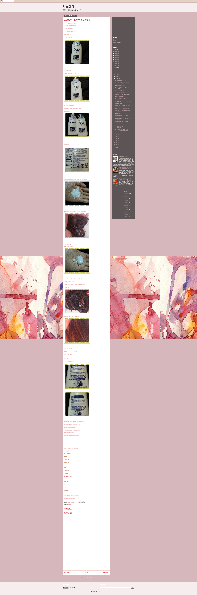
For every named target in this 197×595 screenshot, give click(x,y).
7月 (117, 136)
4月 (117, 142)
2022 (116, 55)
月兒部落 (68, 6)
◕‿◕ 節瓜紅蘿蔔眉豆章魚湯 (125, 178)
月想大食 (126, 198)
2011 (116, 149)
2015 (116, 69)
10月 (117, 78)
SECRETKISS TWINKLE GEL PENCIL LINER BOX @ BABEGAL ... (122, 126)
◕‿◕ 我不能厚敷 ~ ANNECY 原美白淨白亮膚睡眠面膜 (122, 83)
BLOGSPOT (67, 462)
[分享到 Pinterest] (84, 502)
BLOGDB (66, 479)
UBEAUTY (66, 470)
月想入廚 (126, 205)
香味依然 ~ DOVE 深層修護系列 (122, 94)
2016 (116, 67)
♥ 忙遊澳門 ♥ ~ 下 (119, 113)
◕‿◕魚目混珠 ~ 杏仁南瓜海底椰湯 (123, 101)
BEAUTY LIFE (67, 453)
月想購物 (126, 212)
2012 (116, 147)
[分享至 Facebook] (83, 502)
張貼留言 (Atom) (88, 577)
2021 (116, 57)
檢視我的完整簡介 (117, 42)
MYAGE (66, 490)
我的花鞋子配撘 (118, 103)
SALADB (66, 481)
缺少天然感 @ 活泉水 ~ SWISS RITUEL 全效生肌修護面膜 (122, 130)
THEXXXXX (66, 459)
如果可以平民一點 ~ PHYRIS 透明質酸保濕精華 (122, 122)
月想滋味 (126, 200)
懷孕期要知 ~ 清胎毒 (123, 156)
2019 (116, 61)
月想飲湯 (126, 209)
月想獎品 (126, 216)
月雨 (115, 40)
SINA (65, 484)
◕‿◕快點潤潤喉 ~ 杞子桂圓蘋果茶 (123, 80)
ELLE (65, 487)
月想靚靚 (69, 504)
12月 (117, 74)
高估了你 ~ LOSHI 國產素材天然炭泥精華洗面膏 (122, 111)
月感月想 (126, 196)
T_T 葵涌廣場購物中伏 (120, 92)
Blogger (104, 591)
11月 (117, 76)
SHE (65, 467)
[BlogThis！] (80, 502)
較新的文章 (67, 572)
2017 (116, 65)
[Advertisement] (86, 559)
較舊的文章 (106, 572)
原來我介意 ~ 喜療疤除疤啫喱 (122, 108)
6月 (117, 138)
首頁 (86, 572)
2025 (116, 49)
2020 (116, 59)
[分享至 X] (81, 502)
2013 (116, 73)
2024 (116, 51)
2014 (116, 71)
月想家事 (126, 202)
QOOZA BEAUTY (68, 476)
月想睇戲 (126, 214)
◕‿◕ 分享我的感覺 (119, 90)
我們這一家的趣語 (119, 96)
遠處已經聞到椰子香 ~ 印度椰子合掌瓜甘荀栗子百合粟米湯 (126, 168)
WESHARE (66, 493)
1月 (117, 144)
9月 (117, 133)
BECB (65, 456)
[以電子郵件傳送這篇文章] (78, 502)
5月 (117, 140)
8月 (117, 135)
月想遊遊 (126, 207)
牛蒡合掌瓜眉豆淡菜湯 (120, 85)
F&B (65, 465)
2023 (116, 53)
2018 (116, 63)
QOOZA (66, 473)
